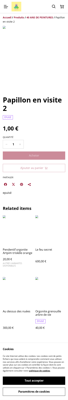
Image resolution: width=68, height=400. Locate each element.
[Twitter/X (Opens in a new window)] (13, 184)
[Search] (54, 6)
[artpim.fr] (16, 6)
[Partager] (29, 184)
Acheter (34, 155)
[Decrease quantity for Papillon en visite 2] (6, 144)
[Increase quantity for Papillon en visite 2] (20, 144)
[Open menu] (6, 6)
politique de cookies (39, 370)
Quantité (8, 137)
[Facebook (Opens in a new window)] (5, 184)
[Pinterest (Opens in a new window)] (21, 184)
